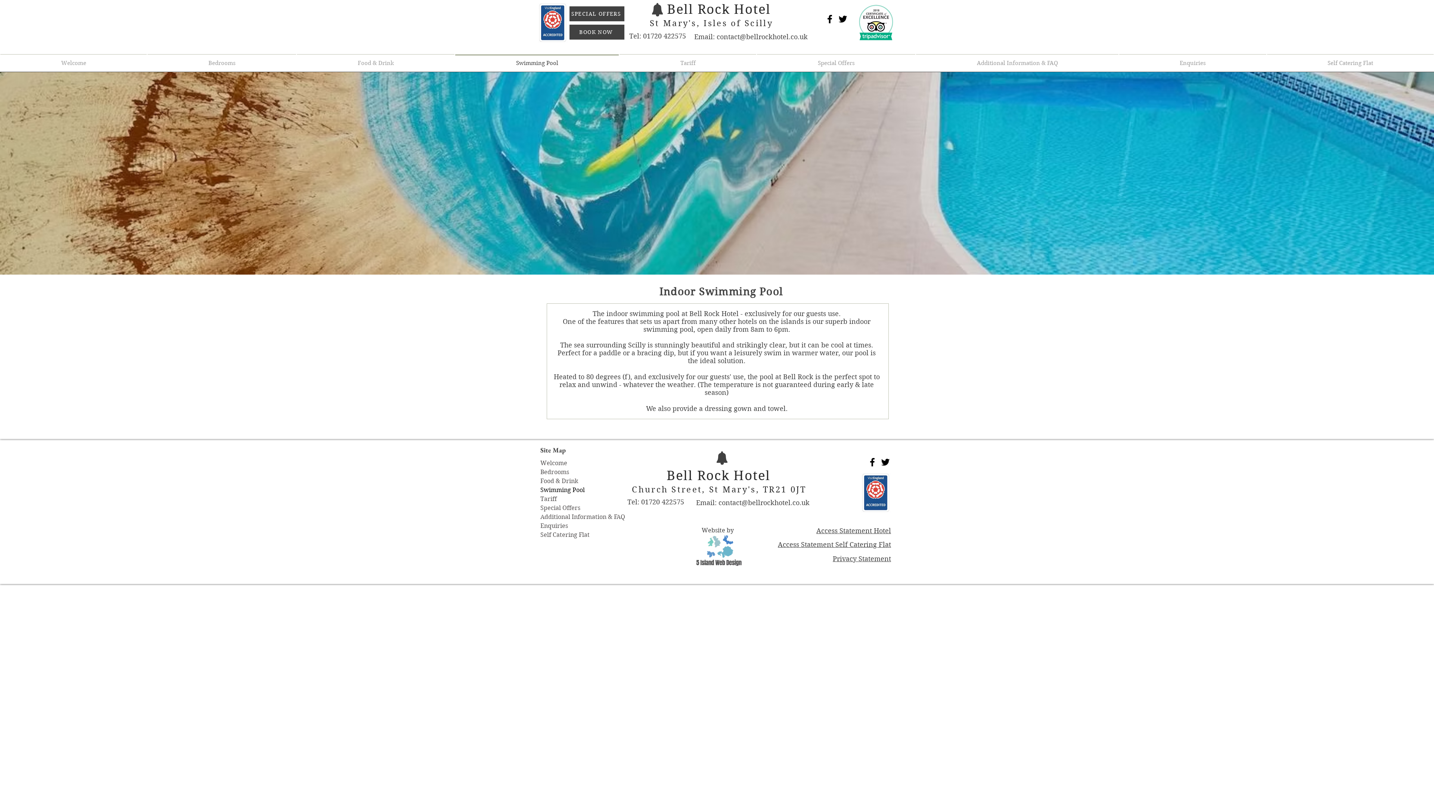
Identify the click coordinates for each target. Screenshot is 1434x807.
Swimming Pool (562, 490)
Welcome (553, 463)
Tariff (548, 499)
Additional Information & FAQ (582, 516)
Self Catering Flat (565, 534)
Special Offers (560, 507)
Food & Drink (559, 481)
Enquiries (554, 525)
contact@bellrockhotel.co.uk (762, 37)
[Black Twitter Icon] (842, 19)
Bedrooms (554, 472)
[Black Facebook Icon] (829, 19)
